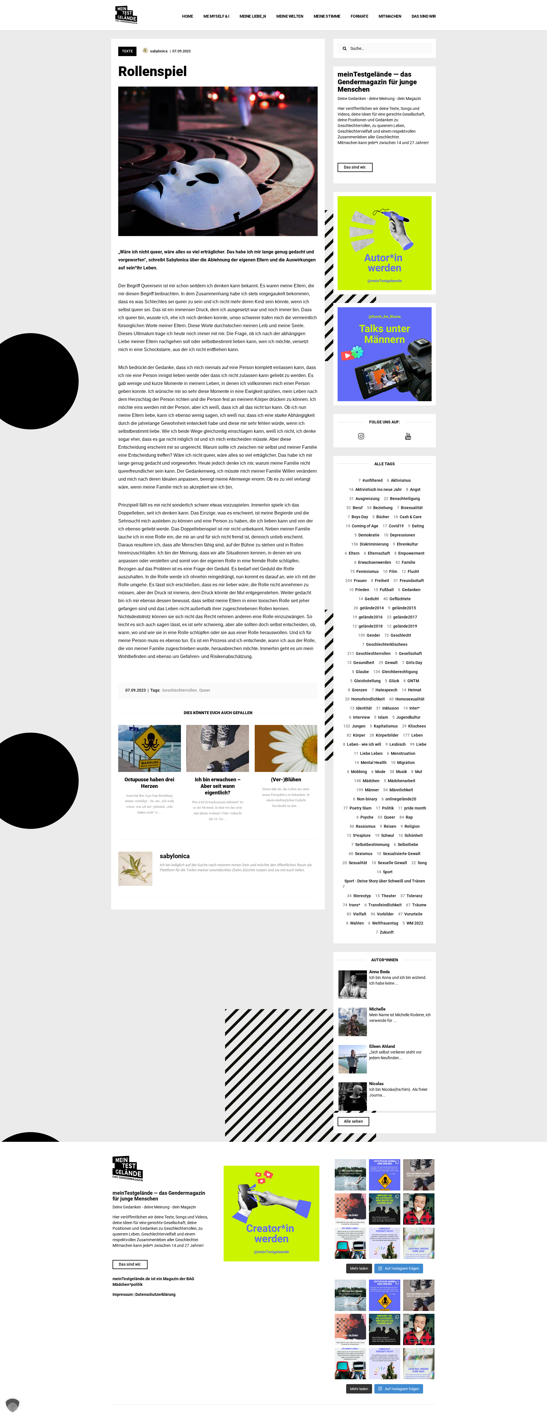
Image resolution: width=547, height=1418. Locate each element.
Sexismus (360, 853)
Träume (416, 905)
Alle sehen (353, 1121)
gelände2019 (402, 626)
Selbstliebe (406, 844)
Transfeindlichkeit (383, 905)
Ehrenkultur (405, 544)
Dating (416, 526)
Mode (378, 771)
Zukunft (385, 932)
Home (187, 16)
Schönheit (410, 835)
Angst (413, 489)
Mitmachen (390, 16)
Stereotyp (359, 896)
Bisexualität (410, 507)
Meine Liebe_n (253, 16)
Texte (127, 51)
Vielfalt (356, 914)
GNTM (411, 681)
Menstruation (401, 753)
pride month (412, 808)
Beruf (354, 507)
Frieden (359, 589)
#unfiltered (370, 480)
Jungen (354, 726)
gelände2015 (402, 608)
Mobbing (357, 771)
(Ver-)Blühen (286, 779)
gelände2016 (367, 617)
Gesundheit (360, 662)
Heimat (411, 690)
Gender (369, 635)
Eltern (352, 553)
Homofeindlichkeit (365, 699)
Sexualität (354, 862)
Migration (403, 762)
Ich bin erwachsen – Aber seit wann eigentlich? (217, 786)
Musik (398, 771)
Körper (356, 735)
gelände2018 (367, 626)
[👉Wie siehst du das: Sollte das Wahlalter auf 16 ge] (384, 1209)
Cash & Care (407, 517)
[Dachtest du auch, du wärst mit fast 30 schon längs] (418, 1209)
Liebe (418, 744)
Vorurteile (410, 914)
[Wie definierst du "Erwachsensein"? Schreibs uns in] (418, 1174)
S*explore (359, 835)
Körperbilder (384, 735)
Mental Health (370, 762)
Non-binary (365, 799)
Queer (386, 817)
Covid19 (393, 526)
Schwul (384, 835)
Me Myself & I (216, 16)
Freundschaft (408, 580)
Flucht (410, 571)
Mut (416, 771)
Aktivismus (399, 480)
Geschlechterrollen (369, 653)
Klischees (414, 726)
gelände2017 (402, 617)
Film (390, 571)
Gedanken (409, 589)
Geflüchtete (397, 599)
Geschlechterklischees (384, 644)
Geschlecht (397, 635)
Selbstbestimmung (370, 844)
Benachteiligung (402, 498)
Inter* (411, 708)
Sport (385, 872)
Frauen (356, 580)
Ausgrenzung (364, 498)
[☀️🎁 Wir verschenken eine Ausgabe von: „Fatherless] (350, 1174)
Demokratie (366, 535)
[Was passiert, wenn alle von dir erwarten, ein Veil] (384, 1243)
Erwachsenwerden (372, 562)
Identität (361, 708)
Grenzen (357, 690)
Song (419, 862)
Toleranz (411, 896)
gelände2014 (369, 608)
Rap (406, 817)
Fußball (383, 589)
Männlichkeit (398, 790)
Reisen (388, 826)
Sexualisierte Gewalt (399, 853)
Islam (381, 717)
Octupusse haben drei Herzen (149, 782)
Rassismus (362, 826)
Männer (367, 790)
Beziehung (380, 507)
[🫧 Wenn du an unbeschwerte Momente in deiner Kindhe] (418, 1243)
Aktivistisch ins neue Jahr (375, 489)
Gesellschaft (408, 653)
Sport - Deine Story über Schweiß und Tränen (383, 884)
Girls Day (412, 662)
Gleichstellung (365, 681)
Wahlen (355, 923)
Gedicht (368, 599)
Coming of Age (362, 526)
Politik (385, 808)
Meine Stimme (327, 16)
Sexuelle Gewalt (389, 862)
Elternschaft (377, 553)
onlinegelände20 (398, 799)
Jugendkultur (406, 717)
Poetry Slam (357, 808)
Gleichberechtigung (395, 671)
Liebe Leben (368, 753)
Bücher (380, 517)
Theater (385, 896)
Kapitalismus (384, 726)
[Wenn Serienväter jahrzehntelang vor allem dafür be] (350, 1243)
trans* (351, 905)
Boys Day (358, 517)
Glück (392, 681)
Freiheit (380, 580)
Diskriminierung (370, 544)
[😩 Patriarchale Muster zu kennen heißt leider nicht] (384, 1174)
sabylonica (175, 856)
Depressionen (399, 535)
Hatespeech (384, 690)
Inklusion (387, 708)
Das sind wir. (355, 167)
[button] (12, 1405)
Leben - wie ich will (362, 744)
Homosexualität (406, 699)
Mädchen (366, 780)
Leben (413, 735)
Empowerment (409, 553)
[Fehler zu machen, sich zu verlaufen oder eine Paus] (350, 1209)
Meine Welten (289, 16)
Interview (359, 717)
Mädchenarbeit (399, 780)
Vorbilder (382, 914)
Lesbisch (395, 744)
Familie (405, 562)
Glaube (360, 671)
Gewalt (388, 662)
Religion (410, 826)
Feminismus (364, 571)
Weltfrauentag (383, 923)
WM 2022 (413, 923)
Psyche (364, 817)
